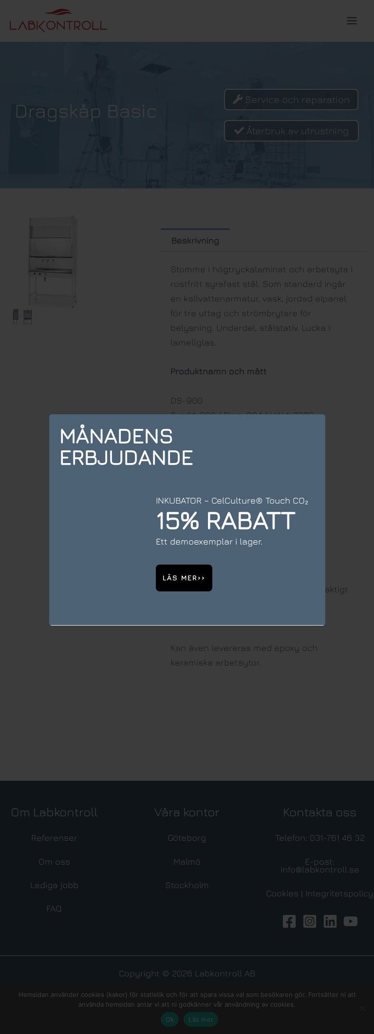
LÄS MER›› (184, 577)
